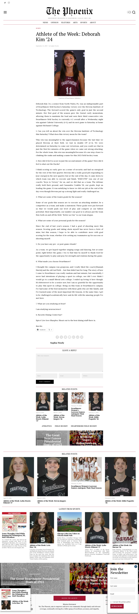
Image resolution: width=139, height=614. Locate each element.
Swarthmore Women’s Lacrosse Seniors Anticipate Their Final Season (78, 412)
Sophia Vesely (54, 46)
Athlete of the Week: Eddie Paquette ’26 (94, 417)
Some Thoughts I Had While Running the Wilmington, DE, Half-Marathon (13, 535)
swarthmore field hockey (84, 426)
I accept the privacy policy (121, 602)
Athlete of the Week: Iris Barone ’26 (122, 546)
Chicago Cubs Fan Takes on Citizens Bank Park (68, 534)
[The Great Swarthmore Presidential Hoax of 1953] (52, 438)
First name (113, 578)
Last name (113, 586)
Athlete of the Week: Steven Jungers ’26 (59, 417)
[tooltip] (5, 2)
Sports (38, 28)
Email (112, 594)
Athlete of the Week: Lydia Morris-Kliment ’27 (42, 418)
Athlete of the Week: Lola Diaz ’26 (40, 546)
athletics (47, 426)
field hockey (61, 426)
